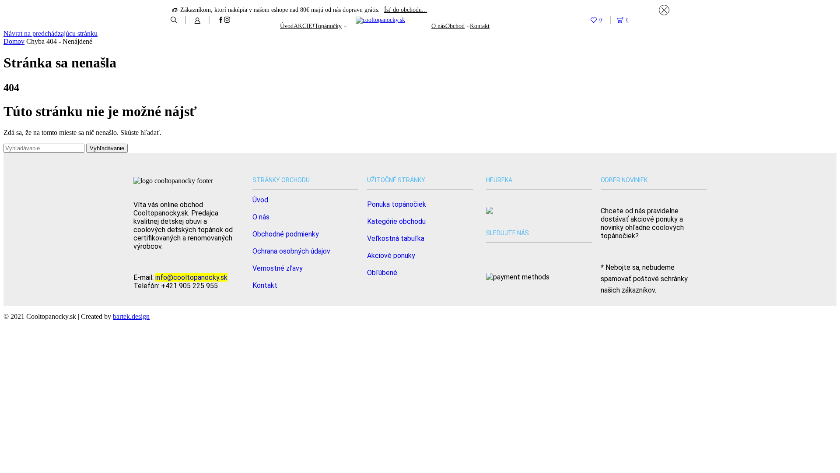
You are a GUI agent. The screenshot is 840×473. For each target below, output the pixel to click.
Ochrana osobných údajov (291, 251)
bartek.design (131, 316)
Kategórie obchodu (396, 221)
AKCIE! (304, 26)
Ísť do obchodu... (405, 10)
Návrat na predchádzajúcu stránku (51, 33)
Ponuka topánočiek (396, 204)
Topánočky (328, 26)
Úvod (287, 26)
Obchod (455, 26)
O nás (438, 26)
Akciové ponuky (391, 255)
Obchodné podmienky (285, 234)
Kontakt (480, 26)
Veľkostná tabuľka (395, 238)
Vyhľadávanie (107, 148)
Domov (14, 41)
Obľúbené (382, 272)
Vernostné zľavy (277, 268)
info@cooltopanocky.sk (191, 277)
